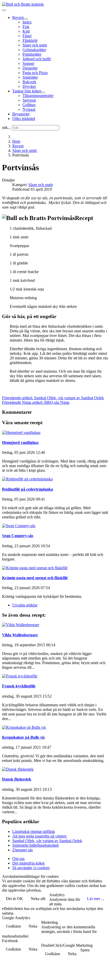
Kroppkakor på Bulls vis (23, 737)
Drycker (29, 86)
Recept (18, 17)
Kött (26, 31)
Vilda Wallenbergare (20, 635)
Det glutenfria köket (28, 863)
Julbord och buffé (37, 59)
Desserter (30, 68)
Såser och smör (35, 45)
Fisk (26, 27)
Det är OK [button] (14, 898)
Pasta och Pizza (35, 72)
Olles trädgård (23, 118)
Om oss (18, 858)
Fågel (27, 36)
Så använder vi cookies (31, 868)
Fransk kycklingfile (19, 686)
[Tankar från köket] (43, 92)
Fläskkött (30, 40)
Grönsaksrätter (34, 49)
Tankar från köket (26, 91)
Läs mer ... (95, 898)
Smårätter (30, 77)
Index (27, 22)
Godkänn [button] (13, 926)
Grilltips (29, 105)
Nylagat (29, 109)
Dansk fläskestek (16, 779)
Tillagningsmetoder (38, 95)
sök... (6, 127)
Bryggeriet (20, 114)
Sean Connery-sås (17, 535)
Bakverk (29, 82)
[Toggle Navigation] (4, 10)
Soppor (28, 63)
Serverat (29, 100)
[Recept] (26, 19)
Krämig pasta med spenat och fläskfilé (35, 578)
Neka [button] (33, 926)
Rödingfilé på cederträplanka (27, 489)
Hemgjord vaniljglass (20, 442)
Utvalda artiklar (24, 605)
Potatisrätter (32, 54)
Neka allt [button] (38, 898)
